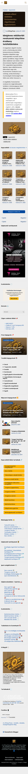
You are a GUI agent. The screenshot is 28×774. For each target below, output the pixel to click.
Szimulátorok (8, 381)
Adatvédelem (9, 759)
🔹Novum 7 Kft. (9, 327)
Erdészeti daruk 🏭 (10, 601)
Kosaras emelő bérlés (12, 479)
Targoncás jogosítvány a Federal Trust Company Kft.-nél (20, 180)
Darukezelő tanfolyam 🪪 (12, 555)
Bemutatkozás (10, 757)
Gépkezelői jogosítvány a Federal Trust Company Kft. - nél (20, 162)
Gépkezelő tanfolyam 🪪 (12, 559)
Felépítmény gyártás (11, 508)
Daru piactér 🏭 (9, 590)
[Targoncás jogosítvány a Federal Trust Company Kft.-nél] (21, 174)
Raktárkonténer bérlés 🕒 (12, 614)
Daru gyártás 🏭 (9, 587)
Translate (12, 717)
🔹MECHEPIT (8, 323)
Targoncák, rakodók (10, 367)
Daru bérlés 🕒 (9, 536)
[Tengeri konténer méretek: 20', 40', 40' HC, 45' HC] (6, 441)
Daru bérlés (8, 471)
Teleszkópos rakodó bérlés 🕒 (14, 528)
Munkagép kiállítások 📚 (12, 637)
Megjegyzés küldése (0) (14, 211)
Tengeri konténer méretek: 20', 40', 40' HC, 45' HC (18, 441)
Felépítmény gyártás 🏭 (12, 589)
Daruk (6, 364)
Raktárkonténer (10, 504)
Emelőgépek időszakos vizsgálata (12, 483)
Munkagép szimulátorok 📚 (13, 636)
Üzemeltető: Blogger (11, 732)
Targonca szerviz (10, 496)
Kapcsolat (19, 757)
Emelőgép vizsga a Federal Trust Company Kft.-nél (7, 162)
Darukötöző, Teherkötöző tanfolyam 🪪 (12, 551)
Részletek (14, 298)
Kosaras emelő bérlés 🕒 (12, 527)
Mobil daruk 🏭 (9, 592)
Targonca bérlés (10, 491)
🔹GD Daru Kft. (9, 329)
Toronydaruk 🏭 (9, 594)
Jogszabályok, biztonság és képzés (12, 377)
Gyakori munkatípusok (11, 388)
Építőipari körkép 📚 (11, 639)
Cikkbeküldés (19, 759)
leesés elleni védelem (10, 139)
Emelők (6, 369)
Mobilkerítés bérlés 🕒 (11, 619)
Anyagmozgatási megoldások (10, 466)
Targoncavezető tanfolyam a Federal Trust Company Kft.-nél (7, 180)
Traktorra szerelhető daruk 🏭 (14, 599)
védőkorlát (6, 141)
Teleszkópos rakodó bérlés (13, 475)
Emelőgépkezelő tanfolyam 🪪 (14, 554)
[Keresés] (25, 2)
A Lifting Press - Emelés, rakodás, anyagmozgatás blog (14, 723)
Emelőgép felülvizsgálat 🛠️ (13, 574)
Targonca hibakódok (18, 431)
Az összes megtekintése (17, 147)
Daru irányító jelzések (15, 421)
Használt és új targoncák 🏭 (13, 603)
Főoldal (5, 10)
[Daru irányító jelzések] (6, 423)
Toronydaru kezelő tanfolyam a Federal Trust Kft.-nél (20, 199)
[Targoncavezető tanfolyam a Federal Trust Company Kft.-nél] (7, 174)
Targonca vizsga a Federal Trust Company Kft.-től (7, 199)
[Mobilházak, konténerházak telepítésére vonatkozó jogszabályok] (6, 452)
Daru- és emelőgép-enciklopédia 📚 (14, 631)
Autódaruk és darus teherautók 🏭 (14, 596)
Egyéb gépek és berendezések (13, 374)
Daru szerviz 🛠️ (9, 570)
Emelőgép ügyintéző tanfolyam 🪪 (14, 547)
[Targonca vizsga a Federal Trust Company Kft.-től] (7, 192)
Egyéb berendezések (10, 383)
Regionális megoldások (11, 386)
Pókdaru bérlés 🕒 (10, 534)
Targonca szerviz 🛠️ (10, 572)
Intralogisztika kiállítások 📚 (13, 641)
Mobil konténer (10, 500)
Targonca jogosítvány (12, 487)
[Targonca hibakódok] (6, 432)
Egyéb (6, 391)
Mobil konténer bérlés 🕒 (12, 616)
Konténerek (7, 372)
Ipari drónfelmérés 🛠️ (11, 576)
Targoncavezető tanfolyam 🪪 (14, 557)
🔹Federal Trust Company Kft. (14, 325)
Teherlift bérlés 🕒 (10, 525)
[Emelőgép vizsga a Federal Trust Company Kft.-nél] (7, 155)
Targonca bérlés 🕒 (10, 530)
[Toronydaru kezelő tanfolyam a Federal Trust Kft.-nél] (21, 192)
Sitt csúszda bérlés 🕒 (11, 617)
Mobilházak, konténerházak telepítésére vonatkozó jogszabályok (16, 451)
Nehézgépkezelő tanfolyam (13, 512)
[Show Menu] (2, 2)
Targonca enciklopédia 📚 (12, 634)
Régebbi (23, 218)
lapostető (12, 10)
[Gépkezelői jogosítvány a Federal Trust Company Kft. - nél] (21, 155)
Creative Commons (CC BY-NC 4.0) (12, 702)
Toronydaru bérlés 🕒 (11, 532)
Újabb (4, 218)
